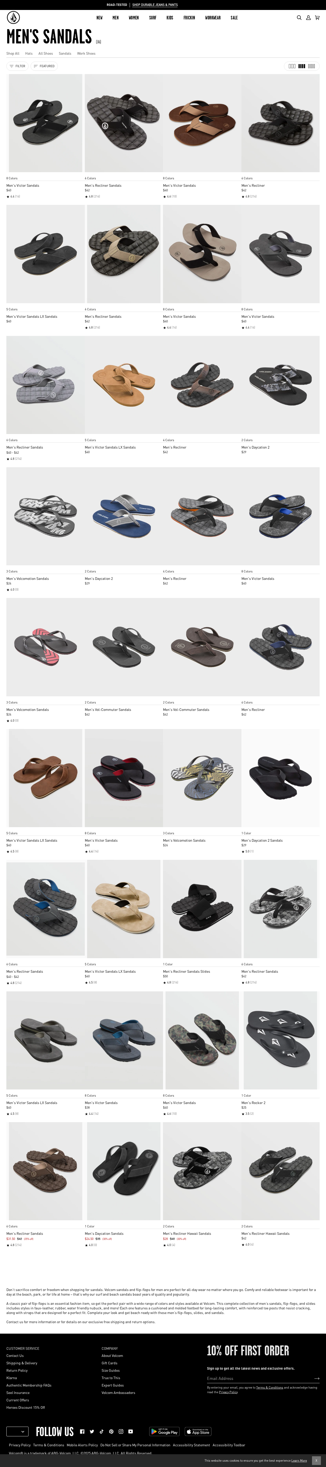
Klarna (11, 1377)
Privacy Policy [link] (20, 1444)
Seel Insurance (18, 1392)
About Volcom (112, 1355)
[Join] (313, 1378)
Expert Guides (113, 1385)
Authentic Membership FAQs (28, 1385)
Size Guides (111, 1370)
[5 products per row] (311, 66)
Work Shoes (86, 53)
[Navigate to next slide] (80, 173)
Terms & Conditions (269, 1387)
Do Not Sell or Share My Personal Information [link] (135, 1444)
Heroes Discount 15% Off (25, 1407)
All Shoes (45, 53)
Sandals (65, 53)
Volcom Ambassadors (118, 1392)
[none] (46, 173)
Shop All (12, 53)
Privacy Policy (228, 1392)
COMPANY (110, 1348)
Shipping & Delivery (21, 1362)
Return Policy (17, 1370)
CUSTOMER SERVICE (22, 1348)
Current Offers (17, 1400)
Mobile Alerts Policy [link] (82, 1444)
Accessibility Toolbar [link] (229, 1444)
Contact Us (15, 1355)
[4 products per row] (302, 66)
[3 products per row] (292, 66)
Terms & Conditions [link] (48, 1444)
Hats (29, 53)
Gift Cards (109, 1362)
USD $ (15, 1431)
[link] (82, 1431)
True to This (111, 1377)
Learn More (299, 1460)
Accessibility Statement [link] (191, 1444)
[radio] (12, 173)
